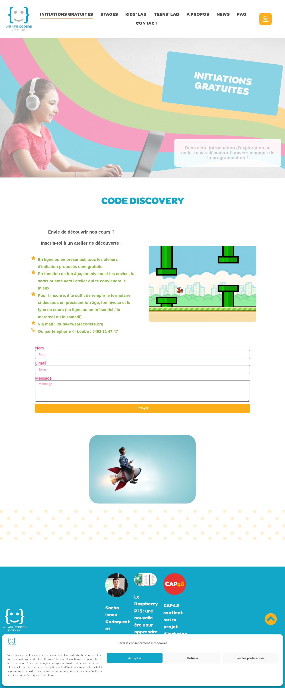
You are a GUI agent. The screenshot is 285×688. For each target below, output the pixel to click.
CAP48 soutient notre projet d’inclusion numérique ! (175, 626)
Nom (39, 348)
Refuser (192, 658)
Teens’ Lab (166, 14)
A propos (198, 14)
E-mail (40, 363)
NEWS (223, 14)
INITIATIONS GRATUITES (66, 14)
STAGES (109, 14)
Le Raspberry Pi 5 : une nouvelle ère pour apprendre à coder (146, 618)
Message (43, 378)
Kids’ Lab (136, 14)
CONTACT (147, 23)
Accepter (134, 658)
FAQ (241, 14)
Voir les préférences (250, 658)
